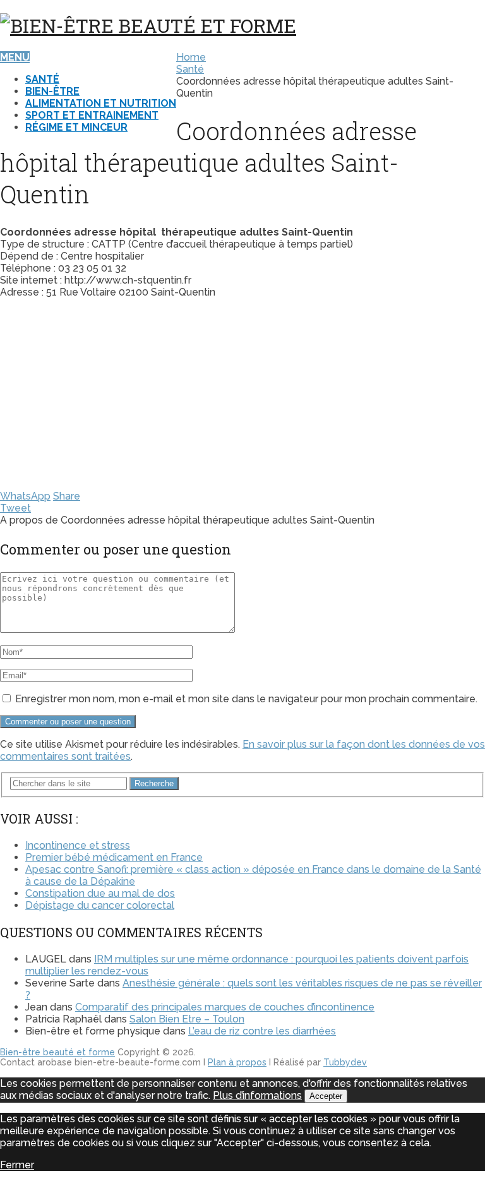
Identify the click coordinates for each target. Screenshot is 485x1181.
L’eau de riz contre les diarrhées (262, 1031)
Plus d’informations (257, 1095)
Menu (15, 57)
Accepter (325, 1096)
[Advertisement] (242, 396)
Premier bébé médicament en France (114, 857)
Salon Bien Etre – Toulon (186, 1019)
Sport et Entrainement (92, 115)
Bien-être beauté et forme (57, 1052)
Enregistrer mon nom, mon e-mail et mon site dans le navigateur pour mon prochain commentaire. (246, 699)
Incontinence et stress (77, 845)
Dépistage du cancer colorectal (99, 905)
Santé (42, 79)
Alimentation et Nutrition (100, 103)
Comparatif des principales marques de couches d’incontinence (224, 1007)
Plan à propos (237, 1062)
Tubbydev (345, 1062)
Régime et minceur (76, 127)
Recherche (154, 783)
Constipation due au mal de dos (100, 893)
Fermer (17, 1165)
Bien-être (52, 91)
